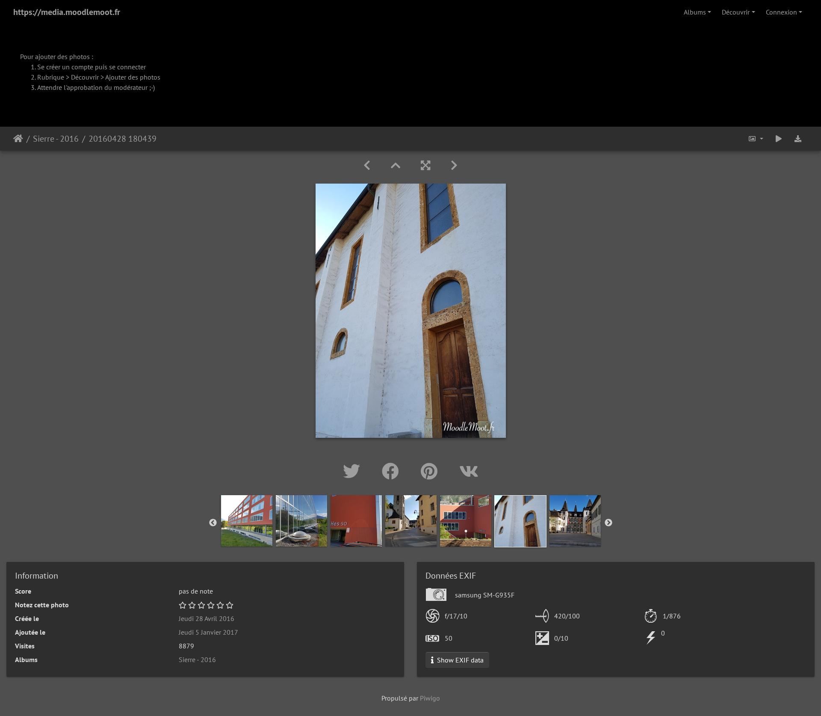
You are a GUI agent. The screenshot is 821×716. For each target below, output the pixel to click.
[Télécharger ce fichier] (798, 138)
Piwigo (430, 698)
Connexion (781, 12)
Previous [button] (213, 523)
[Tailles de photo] (755, 138)
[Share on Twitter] (353, 471)
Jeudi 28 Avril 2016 (206, 618)
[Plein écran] (425, 165)
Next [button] (608, 523)
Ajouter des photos (132, 77)
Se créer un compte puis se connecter (91, 66)
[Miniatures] (395, 165)
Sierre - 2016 (56, 138)
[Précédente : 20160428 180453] (367, 165)
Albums (695, 12)
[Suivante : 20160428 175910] (454, 165)
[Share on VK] (469, 471)
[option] (246, 521)
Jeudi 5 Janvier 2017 (208, 632)
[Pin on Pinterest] (431, 471)
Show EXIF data (459, 660)
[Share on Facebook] (392, 471)
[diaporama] (779, 138)
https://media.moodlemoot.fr (66, 12)
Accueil (18, 138)
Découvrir (736, 12)
